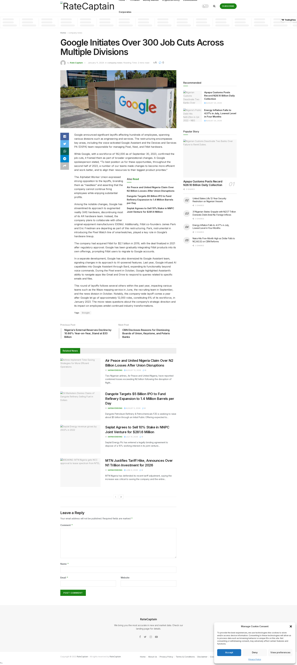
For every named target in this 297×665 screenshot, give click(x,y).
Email (64, 577)
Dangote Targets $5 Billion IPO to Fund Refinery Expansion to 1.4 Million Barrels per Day (150, 199)
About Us (152, 656)
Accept (229, 652)
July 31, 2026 (131, 437)
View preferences (280, 652)
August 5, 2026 (132, 408)
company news (75, 33)
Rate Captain (76, 62)
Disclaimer (202, 656)
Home (63, 33)
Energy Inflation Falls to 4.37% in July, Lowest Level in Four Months (220, 113)
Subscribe (228, 6)
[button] (290, 626)
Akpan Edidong (115, 370)
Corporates (125, 12)
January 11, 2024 (96, 62)
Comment (66, 525)
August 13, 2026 (133, 370)
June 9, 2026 (131, 470)
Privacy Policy (254, 659)
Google (86, 313)
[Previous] (115, 497)
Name (64, 563)
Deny (255, 652)
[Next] (121, 497)
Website (125, 577)
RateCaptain (82, 656)
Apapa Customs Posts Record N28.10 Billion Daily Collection (219, 95)
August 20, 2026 (214, 103)
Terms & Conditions (185, 656)
